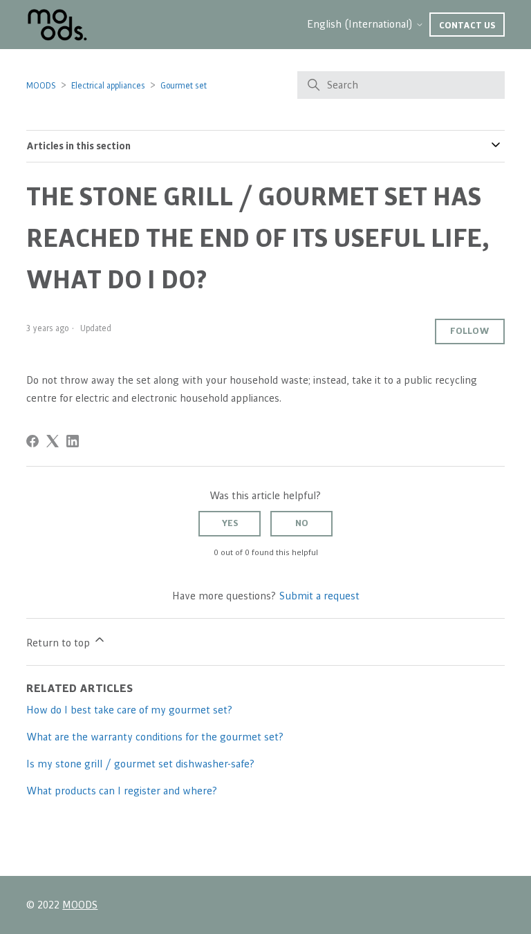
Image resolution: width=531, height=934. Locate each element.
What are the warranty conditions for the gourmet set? (155, 736)
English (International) (361, 24)
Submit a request (319, 595)
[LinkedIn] (72, 441)
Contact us (467, 25)
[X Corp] (52, 441)
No (301, 523)
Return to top (59, 642)
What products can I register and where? (122, 790)
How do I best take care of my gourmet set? (129, 710)
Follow (470, 331)
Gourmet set (183, 86)
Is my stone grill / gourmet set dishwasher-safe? (140, 763)
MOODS (41, 86)
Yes (230, 523)
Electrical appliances (108, 86)
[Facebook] (32, 441)
